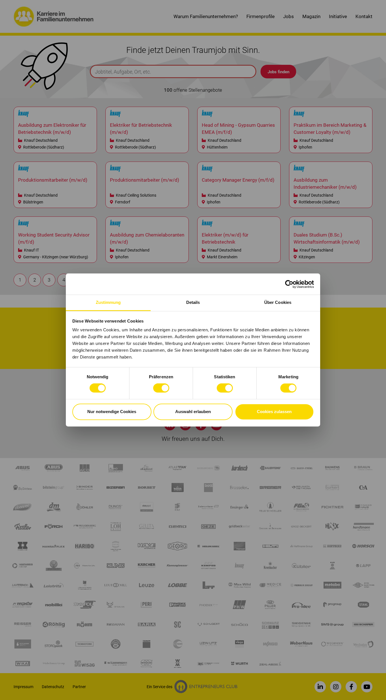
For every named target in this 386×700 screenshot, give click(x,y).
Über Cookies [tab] (277, 302)
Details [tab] (193, 302)
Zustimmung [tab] (108, 302)
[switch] (161, 388)
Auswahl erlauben (193, 411)
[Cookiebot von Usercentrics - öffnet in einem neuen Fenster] (289, 284)
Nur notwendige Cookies (111, 411)
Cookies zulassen (274, 411)
